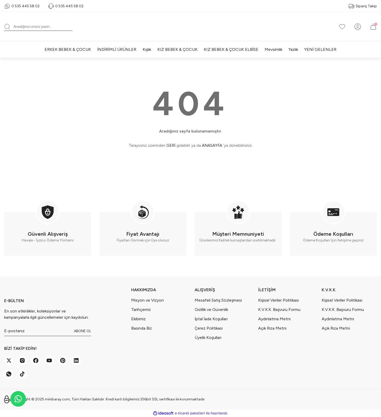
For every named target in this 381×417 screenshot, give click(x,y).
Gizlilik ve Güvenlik (211, 309)
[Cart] (373, 26)
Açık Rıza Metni (272, 328)
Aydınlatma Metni (274, 318)
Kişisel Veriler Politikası (278, 300)
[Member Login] (357, 26)
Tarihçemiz (141, 309)
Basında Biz (141, 328)
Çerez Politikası (209, 328)
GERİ (170, 145)
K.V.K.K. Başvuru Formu (279, 309)
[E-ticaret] (190, 413)
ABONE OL (82, 331)
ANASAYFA (212, 145)
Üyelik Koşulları (208, 337)
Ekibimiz (138, 318)
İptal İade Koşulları (211, 318)
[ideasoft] (163, 413)
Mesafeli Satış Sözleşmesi (218, 300)
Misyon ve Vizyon (147, 300)
